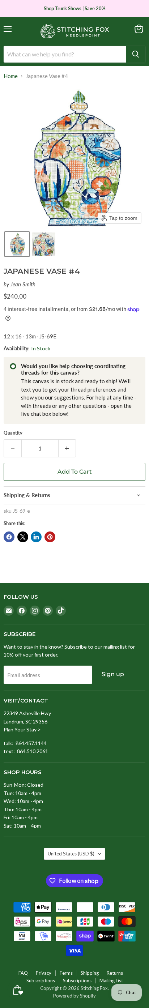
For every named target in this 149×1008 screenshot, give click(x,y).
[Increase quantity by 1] (67, 448)
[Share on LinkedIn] (36, 536)
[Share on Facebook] (9, 536)
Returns (115, 973)
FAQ (23, 973)
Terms (66, 973)
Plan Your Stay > (22, 729)
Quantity (13, 433)
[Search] (135, 54)
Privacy (43, 973)
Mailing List (111, 980)
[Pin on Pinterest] (49, 536)
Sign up (113, 674)
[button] (17, 244)
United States (71, 854)
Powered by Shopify (74, 996)
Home (11, 76)
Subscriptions (40, 980)
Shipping (90, 973)
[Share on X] (22, 536)
